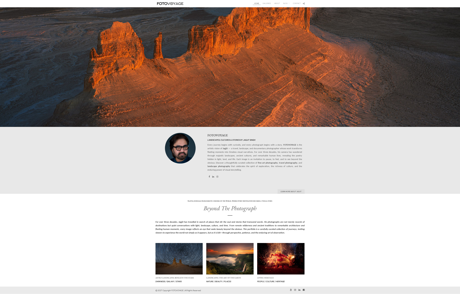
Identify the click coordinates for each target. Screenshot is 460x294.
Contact (297, 3)
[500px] (291, 290)
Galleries (267, 3)
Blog (285, 3)
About (277, 3)
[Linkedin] (299, 290)
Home (256, 3)
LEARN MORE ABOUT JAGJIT (291, 191)
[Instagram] (295, 290)
